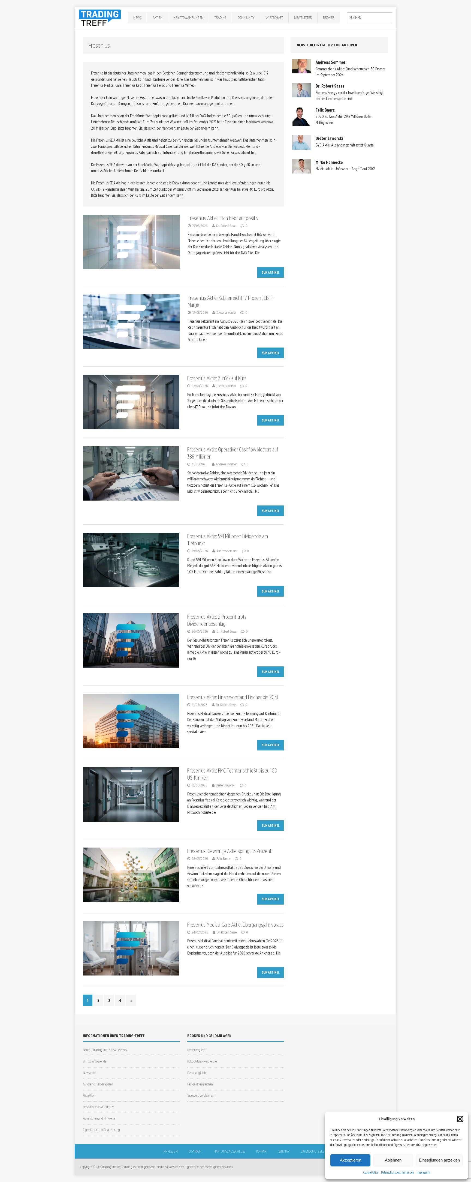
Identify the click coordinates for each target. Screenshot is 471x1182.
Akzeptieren (350, 1160)
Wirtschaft (274, 17)
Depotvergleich (196, 1073)
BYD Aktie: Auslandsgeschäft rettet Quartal (345, 145)
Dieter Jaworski (226, 312)
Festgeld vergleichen (200, 1084)
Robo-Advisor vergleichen (202, 1061)
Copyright (196, 1151)
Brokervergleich (196, 1050)
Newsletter (303, 17)
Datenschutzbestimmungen (397, 1172)
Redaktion (89, 1095)
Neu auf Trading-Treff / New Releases (105, 1050)
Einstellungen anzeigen (439, 1160)
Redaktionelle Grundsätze (98, 1107)
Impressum (423, 1172)
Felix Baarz (223, 859)
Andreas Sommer (226, 464)
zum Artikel (270, 272)
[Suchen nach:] (369, 18)
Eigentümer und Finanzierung (101, 1130)
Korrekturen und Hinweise (99, 1118)
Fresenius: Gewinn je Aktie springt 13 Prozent (229, 851)
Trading (221, 17)
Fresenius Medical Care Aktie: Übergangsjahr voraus (235, 924)
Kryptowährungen (188, 17)
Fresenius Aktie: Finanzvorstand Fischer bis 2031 (232, 697)
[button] (460, 1119)
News (137, 17)
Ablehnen (393, 1160)
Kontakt (262, 1151)
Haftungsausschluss (229, 1151)
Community (246, 17)
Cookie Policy (370, 1172)
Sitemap (284, 1151)
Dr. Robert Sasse (226, 226)
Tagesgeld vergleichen (200, 1095)
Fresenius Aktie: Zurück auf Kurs (216, 378)
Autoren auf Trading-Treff (98, 1084)
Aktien (157, 17)
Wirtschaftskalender (95, 1061)
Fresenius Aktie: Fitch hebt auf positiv (223, 218)
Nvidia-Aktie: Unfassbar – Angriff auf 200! (345, 169)
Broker (328, 17)
